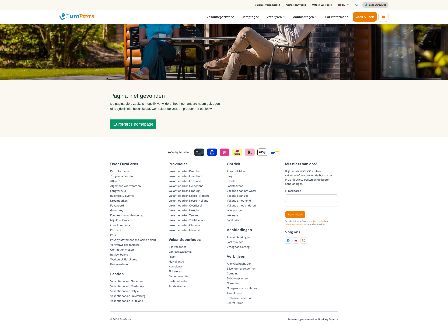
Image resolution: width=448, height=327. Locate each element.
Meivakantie (176, 261)
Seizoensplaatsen (238, 278)
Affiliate (115, 181)
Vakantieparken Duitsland (126, 301)
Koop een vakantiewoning (126, 215)
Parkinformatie (119, 171)
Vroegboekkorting (238, 247)
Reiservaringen (119, 264)
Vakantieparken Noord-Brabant (189, 196)
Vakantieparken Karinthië (185, 230)
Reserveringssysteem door (313, 319)
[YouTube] (296, 240)
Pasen (172, 257)
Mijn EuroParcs (119, 220)
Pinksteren (175, 271)
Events (231, 181)
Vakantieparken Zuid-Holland (187, 220)
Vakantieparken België (124, 291)
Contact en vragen (122, 250)
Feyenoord (117, 205)
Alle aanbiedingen (238, 237)
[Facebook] (288, 240)
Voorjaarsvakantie (180, 252)
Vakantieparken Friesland (185, 181)
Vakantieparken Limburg (184, 191)
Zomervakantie (178, 276)
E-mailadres (293, 191)
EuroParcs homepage (133, 124)
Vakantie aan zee (237, 196)
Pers (113, 235)
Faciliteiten (234, 220)
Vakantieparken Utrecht (184, 210)
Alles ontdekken (237, 171)
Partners (115, 230)
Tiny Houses (234, 293)
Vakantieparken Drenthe (184, 171)
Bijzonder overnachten (241, 268)
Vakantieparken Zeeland (184, 215)
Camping (232, 273)
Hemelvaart (176, 266)
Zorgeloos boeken (121, 176)
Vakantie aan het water (241, 191)
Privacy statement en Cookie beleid (133, 240)
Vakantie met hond (239, 200)
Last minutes (235, 242)
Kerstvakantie (177, 286)
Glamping (233, 283)
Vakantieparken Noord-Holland (188, 200)
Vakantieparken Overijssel (185, 205)
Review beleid (119, 254)
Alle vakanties (177, 247)
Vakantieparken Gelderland (186, 186)
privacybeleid (318, 221)
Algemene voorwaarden (125, 186)
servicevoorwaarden (295, 224)
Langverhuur (118, 191)
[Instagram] (303, 240)
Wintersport (234, 210)
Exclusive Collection (239, 298)
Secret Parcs (235, 303)
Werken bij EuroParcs (123, 259)
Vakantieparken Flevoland (185, 176)
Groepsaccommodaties (242, 288)
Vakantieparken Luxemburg (127, 296)
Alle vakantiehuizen (239, 264)
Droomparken (119, 200)
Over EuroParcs (120, 225)
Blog (229, 176)
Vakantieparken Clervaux (184, 225)
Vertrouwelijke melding (124, 245)
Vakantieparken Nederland (127, 281)
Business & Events (122, 196)
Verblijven (236, 256)
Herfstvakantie (178, 281)
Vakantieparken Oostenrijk (127, 286)
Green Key (116, 210)
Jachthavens (235, 186)
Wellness (232, 215)
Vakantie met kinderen (241, 205)
